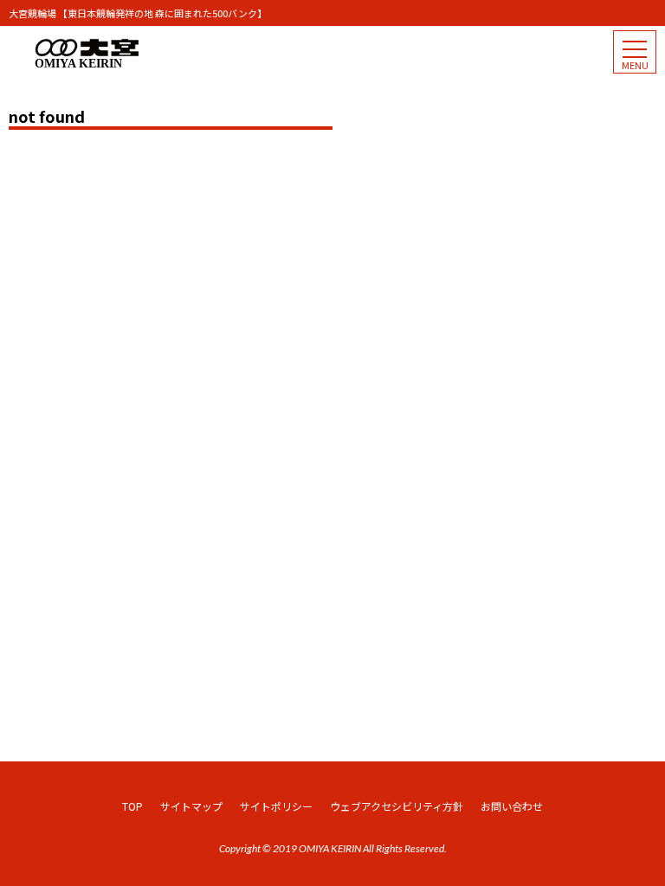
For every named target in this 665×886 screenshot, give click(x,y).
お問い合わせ (512, 806)
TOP (132, 806)
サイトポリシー (276, 806)
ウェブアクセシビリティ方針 (396, 806)
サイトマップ (191, 806)
